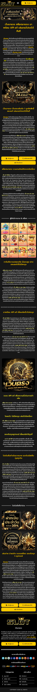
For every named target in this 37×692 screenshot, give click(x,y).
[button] (18, 3)
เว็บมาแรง (18, 628)
